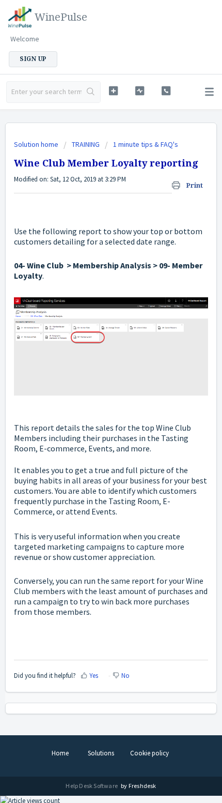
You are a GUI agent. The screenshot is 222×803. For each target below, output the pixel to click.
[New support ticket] (113, 90)
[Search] (91, 92)
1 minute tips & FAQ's (145, 144)
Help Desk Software (92, 786)
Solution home (37, 144)
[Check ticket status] (140, 90)
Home (60, 753)
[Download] (92, 399)
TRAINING (86, 144)
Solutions (101, 753)
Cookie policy (149, 753)
